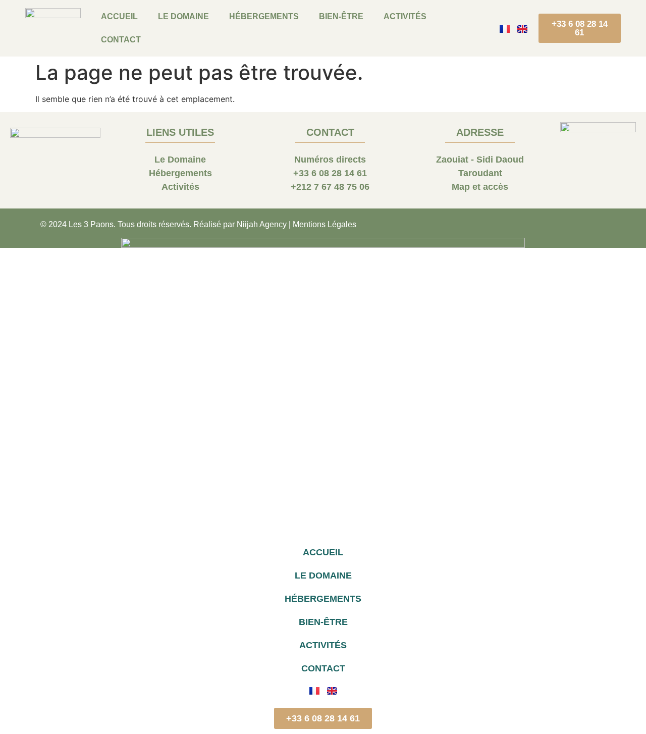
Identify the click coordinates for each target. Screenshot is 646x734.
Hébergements (264, 16)
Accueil (119, 16)
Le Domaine (183, 16)
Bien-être (341, 16)
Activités (405, 16)
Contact (121, 39)
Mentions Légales (324, 224)
